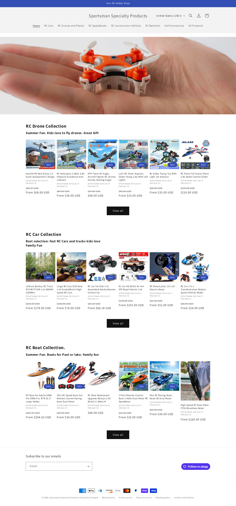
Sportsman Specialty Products (64, 497)
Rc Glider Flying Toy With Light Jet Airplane (163, 175)
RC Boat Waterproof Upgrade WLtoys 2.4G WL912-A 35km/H (99, 398)
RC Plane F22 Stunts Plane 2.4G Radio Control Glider (195, 175)
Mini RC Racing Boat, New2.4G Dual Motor (161, 397)
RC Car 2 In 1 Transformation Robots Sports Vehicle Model (193, 289)
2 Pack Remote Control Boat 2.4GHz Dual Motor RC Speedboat (133, 398)
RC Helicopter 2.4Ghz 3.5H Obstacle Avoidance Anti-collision (70, 176)
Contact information (184, 497)
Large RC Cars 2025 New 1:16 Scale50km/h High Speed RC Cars (69, 289)
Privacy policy (126, 497)
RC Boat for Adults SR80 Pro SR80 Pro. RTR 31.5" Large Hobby (39, 398)
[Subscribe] (88, 466)
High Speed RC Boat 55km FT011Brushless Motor (195, 407)
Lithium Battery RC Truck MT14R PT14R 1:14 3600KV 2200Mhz (39, 289)
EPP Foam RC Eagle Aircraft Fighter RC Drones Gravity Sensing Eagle (102, 176)
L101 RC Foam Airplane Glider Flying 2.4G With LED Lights (133, 176)
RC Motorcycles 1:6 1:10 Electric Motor (162, 288)
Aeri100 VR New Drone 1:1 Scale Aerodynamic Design (40, 175)
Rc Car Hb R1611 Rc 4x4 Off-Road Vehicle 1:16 (131, 288)
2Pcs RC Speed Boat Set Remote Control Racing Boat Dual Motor (69, 398)
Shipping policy (163, 497)
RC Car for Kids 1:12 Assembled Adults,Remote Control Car (102, 289)
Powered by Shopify (88, 497)
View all (118, 210)
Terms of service (144, 497)
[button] (191, 16)
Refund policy (108, 497)
